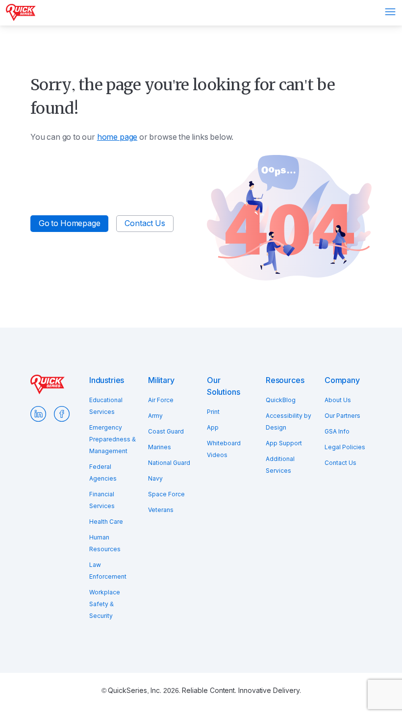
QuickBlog (281, 400)
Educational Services (106, 406)
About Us (338, 400)
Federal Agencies (103, 472)
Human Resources (105, 543)
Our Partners (342, 415)
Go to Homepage (69, 223)
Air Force (161, 400)
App (213, 427)
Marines (159, 447)
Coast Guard (166, 431)
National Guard (169, 463)
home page (117, 137)
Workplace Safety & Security (104, 604)
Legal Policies (345, 447)
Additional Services (280, 465)
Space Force (166, 494)
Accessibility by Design (288, 421)
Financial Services (102, 500)
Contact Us (145, 223)
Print (213, 412)
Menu (390, 12)
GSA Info (337, 431)
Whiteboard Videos (224, 449)
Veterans (161, 510)
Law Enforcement (107, 571)
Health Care (106, 521)
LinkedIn (38, 414)
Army (155, 415)
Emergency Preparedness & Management (112, 439)
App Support (284, 443)
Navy (155, 478)
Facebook (62, 414)
